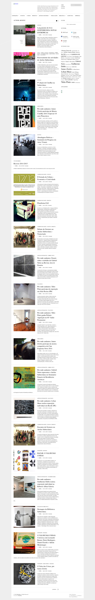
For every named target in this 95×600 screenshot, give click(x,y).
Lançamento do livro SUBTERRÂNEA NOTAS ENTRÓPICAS (46, 30)
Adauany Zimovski (66, 50)
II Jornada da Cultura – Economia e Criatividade (46, 178)
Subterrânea (18, 594)
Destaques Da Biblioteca (42, 506)
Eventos (22, 15)
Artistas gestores (43, 15)
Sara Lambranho (69, 79)
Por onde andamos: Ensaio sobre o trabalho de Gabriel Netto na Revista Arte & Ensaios (47, 261)
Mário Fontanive (71, 73)
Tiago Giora (75, 79)
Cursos (29, 15)
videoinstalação (77, 82)
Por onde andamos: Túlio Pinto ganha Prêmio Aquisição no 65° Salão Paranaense (46, 316)
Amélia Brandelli (74, 50)
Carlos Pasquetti (69, 56)
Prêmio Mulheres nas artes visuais (71, 76)
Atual (38, 52)
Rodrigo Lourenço (67, 78)
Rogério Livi (73, 78)
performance (68, 75)
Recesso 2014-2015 (21, 163)
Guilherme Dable (45, 53)
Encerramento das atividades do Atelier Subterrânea (47, 58)
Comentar (50, 34)
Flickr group (76, 36)
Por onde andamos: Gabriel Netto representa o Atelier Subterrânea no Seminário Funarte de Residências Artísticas (47, 375)
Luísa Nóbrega (75, 72)
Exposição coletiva (71, 59)
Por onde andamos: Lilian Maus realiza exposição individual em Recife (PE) (46, 403)
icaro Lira (74, 66)
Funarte (67, 61)
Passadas (45, 450)
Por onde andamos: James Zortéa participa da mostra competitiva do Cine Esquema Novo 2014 (47, 345)
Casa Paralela (75, 56)
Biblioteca (62, 15)
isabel (40, 34)
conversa (72, 58)
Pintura (71, 75)
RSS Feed (65, 32)
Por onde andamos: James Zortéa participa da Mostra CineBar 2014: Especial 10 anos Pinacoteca (47, 112)
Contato (63, 6)
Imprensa (77, 15)
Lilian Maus (50, 398)
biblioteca (78, 52)
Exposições (15, 15)
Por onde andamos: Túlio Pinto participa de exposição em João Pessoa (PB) (47, 289)
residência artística (75, 76)
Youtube (65, 40)
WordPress (20, 595)
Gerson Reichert (68, 64)
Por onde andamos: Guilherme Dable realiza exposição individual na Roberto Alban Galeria (46, 483)
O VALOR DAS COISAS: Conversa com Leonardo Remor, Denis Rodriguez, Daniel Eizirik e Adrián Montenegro (46, 540)
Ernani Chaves (64, 59)
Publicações (54, 15)
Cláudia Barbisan (68, 57)
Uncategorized (17, 161)
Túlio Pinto (42, 54)
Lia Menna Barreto (75, 69)
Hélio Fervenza (68, 66)
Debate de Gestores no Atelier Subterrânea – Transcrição (45, 231)
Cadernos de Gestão (41, 174)
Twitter (74, 32)
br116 (63, 54)
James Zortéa (52, 53)
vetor (73, 82)
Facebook (65, 36)
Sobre (62, 5)
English (63, 8)
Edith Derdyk (77, 58)
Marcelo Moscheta (64, 74)
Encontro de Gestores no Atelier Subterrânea (46, 428)
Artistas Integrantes (42, 255)
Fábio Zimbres (72, 61)
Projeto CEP (75, 75)
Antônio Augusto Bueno (69, 52)
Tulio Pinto (66, 81)
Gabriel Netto (51, 255)
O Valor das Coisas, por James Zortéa (45, 567)
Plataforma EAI (43, 203)
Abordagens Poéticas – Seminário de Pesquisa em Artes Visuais (46, 139)
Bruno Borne (68, 54)
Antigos (54, 589)
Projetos (34, 15)
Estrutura (70, 15)
